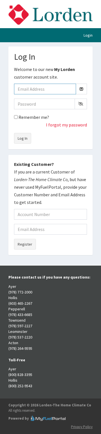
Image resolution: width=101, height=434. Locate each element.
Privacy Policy (82, 426)
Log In (22, 138)
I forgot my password (66, 125)
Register (25, 244)
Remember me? (33, 117)
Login (88, 35)
